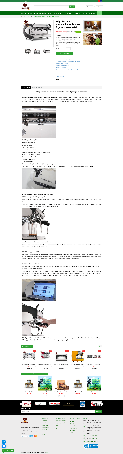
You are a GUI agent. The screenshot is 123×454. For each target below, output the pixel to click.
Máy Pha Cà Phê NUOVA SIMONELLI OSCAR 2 (81, 364)
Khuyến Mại (77, 13)
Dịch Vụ (83, 13)
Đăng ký (100, 6)
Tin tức (88, 13)
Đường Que (29, 391)
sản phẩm (99, 14)
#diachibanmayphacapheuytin (66, 59)
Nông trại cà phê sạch (38, 13)
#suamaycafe (74, 74)
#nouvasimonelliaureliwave (62, 71)
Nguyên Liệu (48, 13)
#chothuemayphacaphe (65, 57)
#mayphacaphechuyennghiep (62, 65)
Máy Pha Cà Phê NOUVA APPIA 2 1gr (62, 364)
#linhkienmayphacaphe (61, 61)
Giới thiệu (29, 13)
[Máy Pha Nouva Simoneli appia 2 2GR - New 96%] (94, 356)
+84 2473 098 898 (93, 435)
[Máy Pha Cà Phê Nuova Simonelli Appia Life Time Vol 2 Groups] (45, 356)
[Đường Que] (29, 383)
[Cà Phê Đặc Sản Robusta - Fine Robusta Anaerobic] (45, 383)
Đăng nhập (89, 6)
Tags (57, 57)
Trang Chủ (23, 13)
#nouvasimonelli (74, 69)
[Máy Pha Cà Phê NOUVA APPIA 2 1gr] (61, 356)
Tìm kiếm (72, 6)
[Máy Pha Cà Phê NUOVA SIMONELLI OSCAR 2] (78, 356)
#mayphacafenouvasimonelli (62, 63)
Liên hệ (93, 13)
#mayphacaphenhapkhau (61, 67)
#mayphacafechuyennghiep (74, 61)
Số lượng (58, 48)
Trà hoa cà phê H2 (61, 391)
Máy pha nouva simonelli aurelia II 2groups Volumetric (34, 364)
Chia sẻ (57, 79)
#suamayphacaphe (60, 76)
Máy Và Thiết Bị (57, 13)
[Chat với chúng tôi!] (4, 446)
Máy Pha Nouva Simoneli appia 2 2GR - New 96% (98, 364)
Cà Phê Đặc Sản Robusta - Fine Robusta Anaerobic (49, 391)
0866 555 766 (94, 438)
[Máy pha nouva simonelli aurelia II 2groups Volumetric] (29, 356)
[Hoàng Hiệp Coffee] (30, 421)
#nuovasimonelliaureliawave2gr (62, 74)
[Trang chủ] (27, 6)
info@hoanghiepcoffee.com (92, 441)
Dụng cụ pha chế (68, 13)
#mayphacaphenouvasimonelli (62, 69)
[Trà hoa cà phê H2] (61, 383)
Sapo (47, 452)
